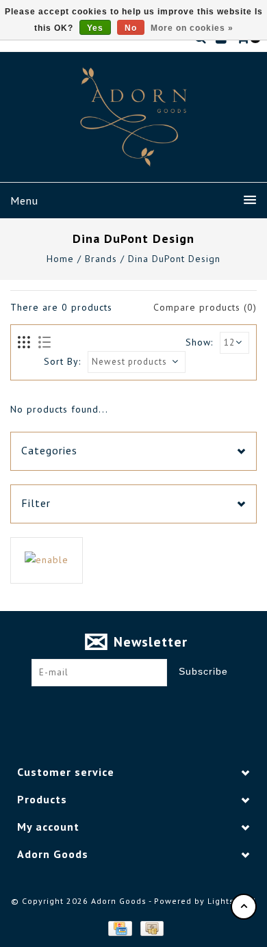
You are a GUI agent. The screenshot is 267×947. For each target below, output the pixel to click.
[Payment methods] (119, 928)
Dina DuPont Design (174, 258)
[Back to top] (244, 907)
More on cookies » (192, 28)
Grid (24, 343)
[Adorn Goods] (133, 117)
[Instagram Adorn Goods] (146, 707)
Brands (101, 258)
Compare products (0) (205, 307)
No (131, 28)
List (44, 343)
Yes (95, 28)
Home (60, 258)
